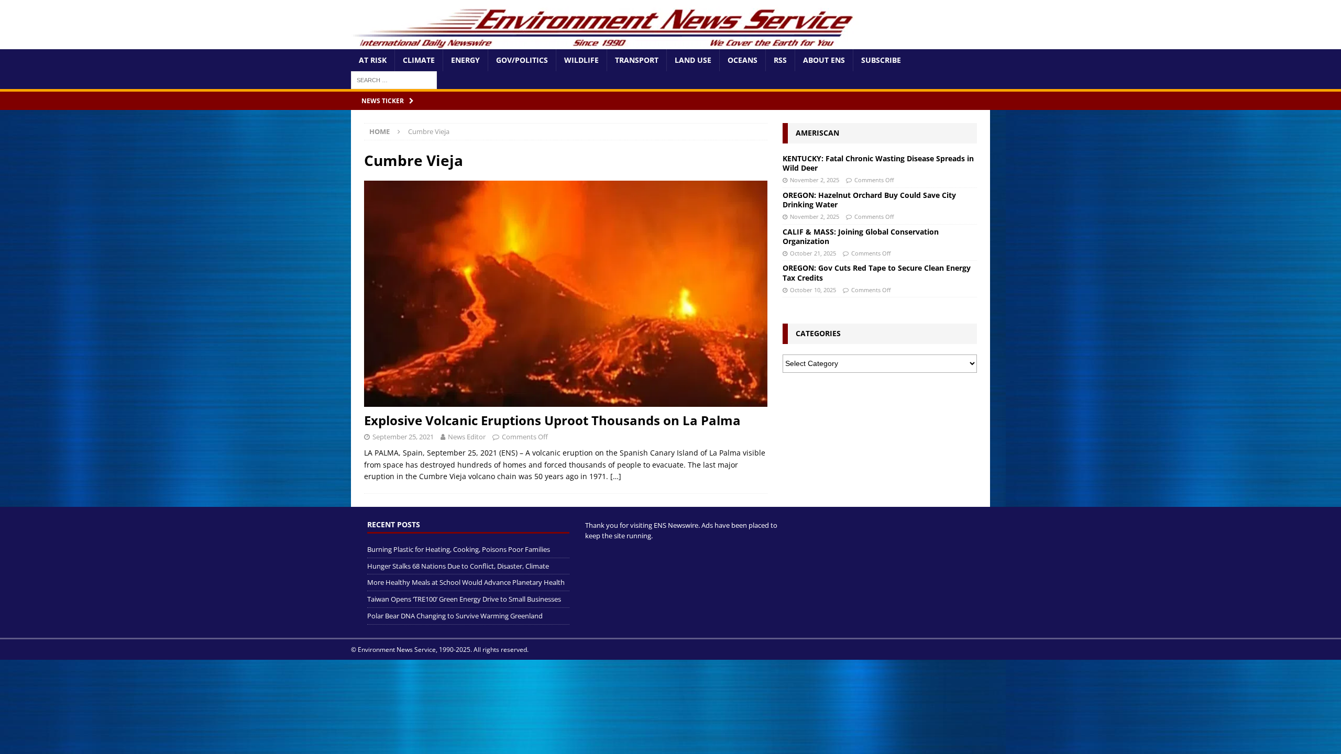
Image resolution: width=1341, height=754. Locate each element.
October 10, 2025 (813, 290)
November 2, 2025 (814, 180)
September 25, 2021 (403, 436)
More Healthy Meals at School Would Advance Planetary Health (466, 582)
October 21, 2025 (813, 253)
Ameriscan (817, 133)
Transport (636, 60)
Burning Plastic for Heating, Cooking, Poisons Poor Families (458, 549)
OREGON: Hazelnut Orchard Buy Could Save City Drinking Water (869, 199)
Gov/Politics (522, 60)
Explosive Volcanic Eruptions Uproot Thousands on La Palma (552, 420)
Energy (465, 60)
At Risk (373, 60)
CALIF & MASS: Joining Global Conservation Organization (861, 236)
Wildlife (581, 60)
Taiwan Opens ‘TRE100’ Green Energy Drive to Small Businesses (464, 599)
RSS (780, 60)
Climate (419, 60)
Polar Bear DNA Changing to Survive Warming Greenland (455, 615)
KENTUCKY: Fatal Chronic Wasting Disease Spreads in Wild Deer (878, 163)
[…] (615, 476)
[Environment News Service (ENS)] (605, 43)
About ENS (824, 60)
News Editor (467, 436)
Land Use (693, 60)
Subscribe (881, 60)
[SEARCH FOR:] (394, 79)
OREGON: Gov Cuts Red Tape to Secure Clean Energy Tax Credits (877, 272)
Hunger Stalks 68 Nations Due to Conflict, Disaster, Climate (458, 566)
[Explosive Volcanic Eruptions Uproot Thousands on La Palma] (565, 294)
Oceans (742, 60)
